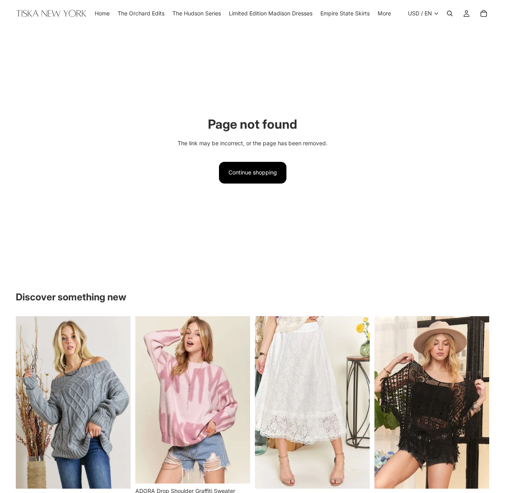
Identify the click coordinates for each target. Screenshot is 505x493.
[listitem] (384, 13)
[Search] (449, 13)
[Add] (238, 471)
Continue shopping (252, 172)
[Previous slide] (27, 402)
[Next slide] (119, 402)
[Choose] (118, 476)
